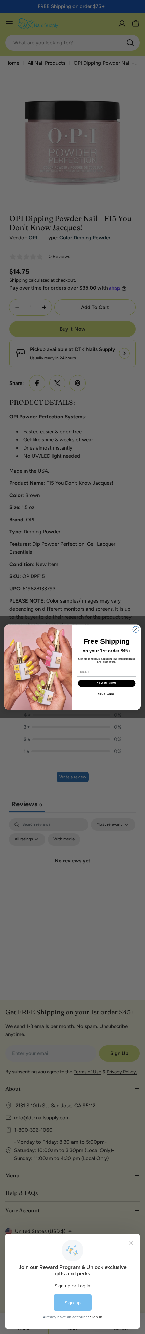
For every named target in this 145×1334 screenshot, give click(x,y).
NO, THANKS (106, 694)
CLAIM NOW (106, 683)
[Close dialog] (136, 629)
